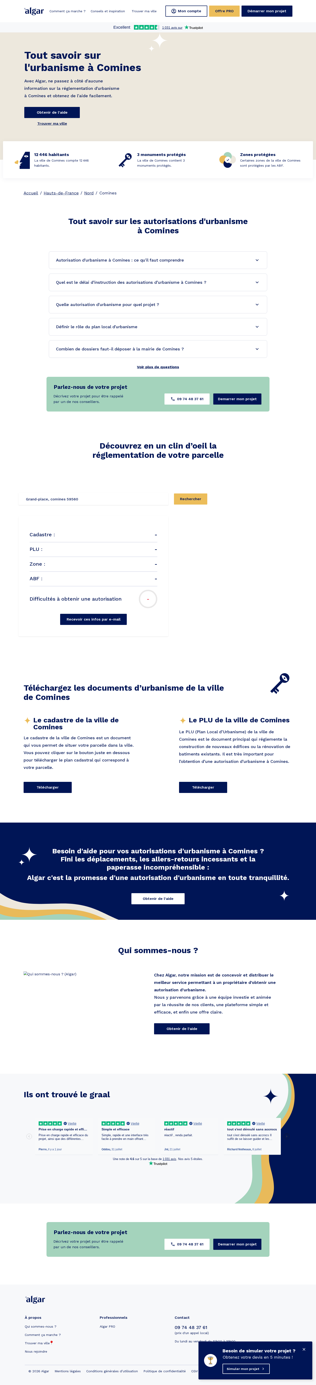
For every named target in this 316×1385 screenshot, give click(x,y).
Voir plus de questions (158, 367)
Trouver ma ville (52, 123)
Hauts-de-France (61, 192)
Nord (89, 192)
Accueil (31, 192)
